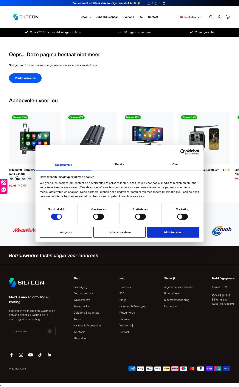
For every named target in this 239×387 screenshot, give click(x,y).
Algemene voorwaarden (179, 287)
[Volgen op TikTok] (40, 354)
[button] (191, 17)
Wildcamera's (82, 299)
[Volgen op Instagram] (21, 354)
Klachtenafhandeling (177, 299)
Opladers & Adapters (86, 312)
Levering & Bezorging (133, 306)
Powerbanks (81, 306)
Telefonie (80, 332)
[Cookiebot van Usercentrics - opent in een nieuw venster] (183, 152)
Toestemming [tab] (63, 164)
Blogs (123, 299)
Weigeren (66, 232)
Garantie (125, 319)
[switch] (98, 217)
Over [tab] (175, 164)
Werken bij (126, 325)
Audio (77, 319)
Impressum (170, 306)
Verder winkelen (25, 78)
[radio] (11, 178)
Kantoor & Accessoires (88, 325)
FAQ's (123, 293)
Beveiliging (80, 287)
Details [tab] (119, 164)
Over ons (128, 16)
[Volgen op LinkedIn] (49, 354)
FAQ (141, 16)
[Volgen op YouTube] (30, 354)
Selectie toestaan (119, 232)
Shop (84, 16)
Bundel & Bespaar (107, 16)
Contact (153, 16)
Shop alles (80, 338)
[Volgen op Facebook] (11, 354)
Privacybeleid (172, 293)
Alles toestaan (173, 232)
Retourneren (127, 312)
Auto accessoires (84, 293)
